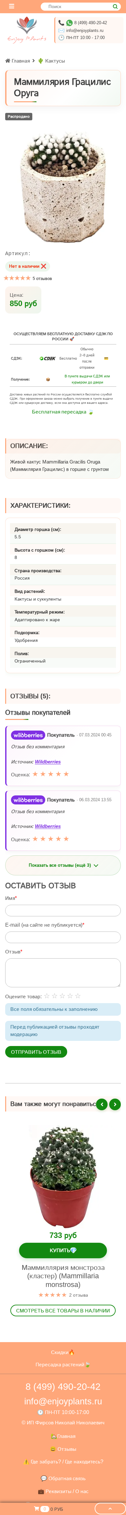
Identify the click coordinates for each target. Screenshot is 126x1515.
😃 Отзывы (63, 1449)
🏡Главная (63, 1436)
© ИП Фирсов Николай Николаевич (63, 1422)
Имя (10, 898)
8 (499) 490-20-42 (90, 22)
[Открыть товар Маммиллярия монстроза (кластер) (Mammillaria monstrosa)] (63, 1176)
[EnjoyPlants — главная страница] (27, 30)
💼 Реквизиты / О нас (63, 1491)
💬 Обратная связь (63, 1478)
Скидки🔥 (63, 1352)
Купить (63, 1250)
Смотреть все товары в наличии (63, 1310)
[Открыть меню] (11, 6)
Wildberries (48, 761)
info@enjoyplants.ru (84, 30)
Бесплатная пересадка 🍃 (63, 411)
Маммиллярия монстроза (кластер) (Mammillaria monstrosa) (63, 1276)
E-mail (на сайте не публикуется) (43, 924)
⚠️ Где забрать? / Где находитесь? (63, 1461)
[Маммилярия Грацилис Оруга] (63, 186)
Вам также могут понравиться (55, 1103)
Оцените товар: (23, 996)
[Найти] (115, 7)
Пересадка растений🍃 (63, 1364)
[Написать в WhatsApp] (69, 23)
